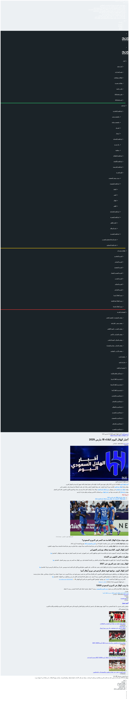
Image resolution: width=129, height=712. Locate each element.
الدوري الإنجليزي (118, 256)
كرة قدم (123, 105)
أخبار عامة (119, 66)
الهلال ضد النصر (118, 487)
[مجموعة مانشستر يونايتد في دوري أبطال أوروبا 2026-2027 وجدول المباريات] (117, 656)
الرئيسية (126, 434)
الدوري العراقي (118, 284)
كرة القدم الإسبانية (117, 139)
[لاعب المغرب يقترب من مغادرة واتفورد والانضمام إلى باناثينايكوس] (117, 670)
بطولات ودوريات (121, 250)
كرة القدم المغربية (114, 234)
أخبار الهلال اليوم (119, 435)
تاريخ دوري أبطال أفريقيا (116, 384)
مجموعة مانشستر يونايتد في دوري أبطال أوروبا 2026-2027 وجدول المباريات (106, 9)
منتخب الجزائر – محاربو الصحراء (114, 345)
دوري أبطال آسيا (107, 593)
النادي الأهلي (113, 222)
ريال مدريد (116, 144)
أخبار (124, 61)
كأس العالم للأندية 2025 (119, 689)
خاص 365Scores (118, 94)
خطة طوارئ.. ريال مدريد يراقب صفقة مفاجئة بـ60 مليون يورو (110, 16)
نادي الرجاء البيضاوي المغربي (109, 239)
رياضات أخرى (122, 356)
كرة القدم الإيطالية (117, 156)
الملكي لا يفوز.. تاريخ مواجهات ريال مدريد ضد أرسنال (112, 6)
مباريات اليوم (122, 362)
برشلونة (117, 150)
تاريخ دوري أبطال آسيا (117, 390)
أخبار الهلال (125, 435)
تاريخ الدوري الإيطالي (117, 407)
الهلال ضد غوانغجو (120, 489)
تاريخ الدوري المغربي (117, 429)
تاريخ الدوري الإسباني (117, 401)
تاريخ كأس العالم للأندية (116, 373)
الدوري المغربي (118, 278)
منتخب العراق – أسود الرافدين (115, 340)
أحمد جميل (125, 443)
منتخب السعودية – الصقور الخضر (114, 317)
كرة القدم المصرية (114, 217)
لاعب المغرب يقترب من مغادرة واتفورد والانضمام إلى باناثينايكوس (109, 11)
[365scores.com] (125, 40)
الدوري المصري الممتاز (116, 273)
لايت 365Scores (118, 100)
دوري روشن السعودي (114, 178)
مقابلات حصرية (118, 83)
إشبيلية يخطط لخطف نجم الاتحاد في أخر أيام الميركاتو (112, 12)
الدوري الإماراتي (118, 289)
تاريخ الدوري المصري (117, 412)
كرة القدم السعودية (114, 183)
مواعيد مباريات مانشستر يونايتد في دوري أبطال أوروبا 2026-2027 (109, 8)
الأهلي (115, 206)
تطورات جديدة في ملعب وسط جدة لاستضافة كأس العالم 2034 (110, 18)
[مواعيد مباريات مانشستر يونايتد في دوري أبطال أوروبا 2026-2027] (117, 641)
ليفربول (117, 128)
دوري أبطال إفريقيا (117, 306)
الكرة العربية (119, 172)
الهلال (115, 200)
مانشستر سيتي (115, 116)
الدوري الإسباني (118, 262)
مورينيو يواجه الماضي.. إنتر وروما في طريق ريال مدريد (112, 15)
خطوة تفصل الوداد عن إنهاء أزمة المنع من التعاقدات (112, 5)
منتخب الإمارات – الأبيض (116, 334)
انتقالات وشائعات (118, 77)
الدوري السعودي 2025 (90, 543)
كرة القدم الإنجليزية (117, 111)
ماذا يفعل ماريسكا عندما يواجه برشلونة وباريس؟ (113, 13)
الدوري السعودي (118, 267)
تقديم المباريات (118, 72)
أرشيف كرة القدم (121, 368)
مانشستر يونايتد (115, 122)
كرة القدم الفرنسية (117, 167)
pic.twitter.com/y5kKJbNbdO (66, 579)
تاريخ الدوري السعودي (117, 418)
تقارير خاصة (119, 89)
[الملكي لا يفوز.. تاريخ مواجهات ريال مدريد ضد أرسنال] (122, 626)
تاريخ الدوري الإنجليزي (117, 396)
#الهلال (107, 579)
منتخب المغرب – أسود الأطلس (114, 329)
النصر (115, 195)
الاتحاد (115, 189)
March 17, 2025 (102, 582)
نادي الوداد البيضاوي (111, 245)
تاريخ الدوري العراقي (117, 423)
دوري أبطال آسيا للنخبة (116, 301)
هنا (40, 567)
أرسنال (117, 133)
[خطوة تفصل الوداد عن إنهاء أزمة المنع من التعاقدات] (117, 622)
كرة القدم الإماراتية (114, 211)
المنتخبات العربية (121, 312)
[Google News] (124, 598)
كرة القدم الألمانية (118, 161)
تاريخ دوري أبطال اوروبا (116, 379)
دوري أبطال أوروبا (118, 295)
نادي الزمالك (113, 228)
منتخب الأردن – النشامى (116, 351)
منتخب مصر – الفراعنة (116, 323)
